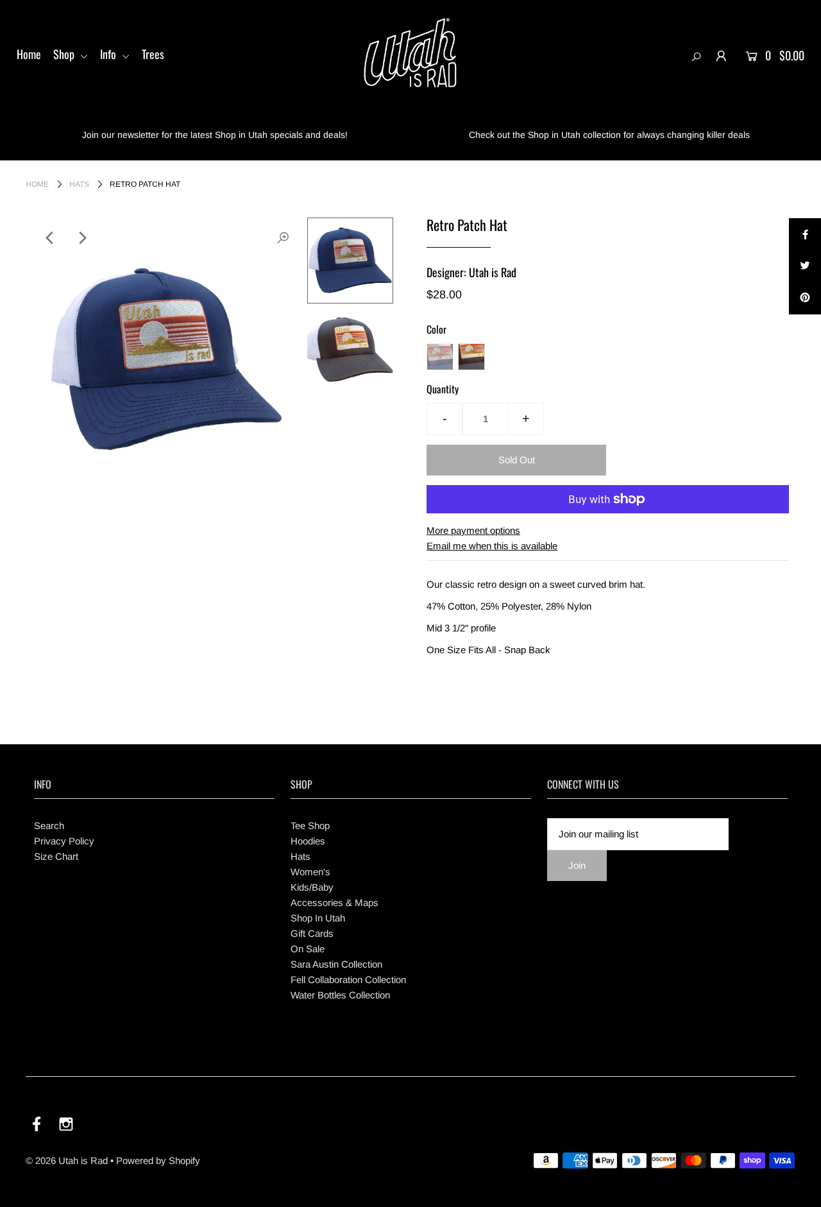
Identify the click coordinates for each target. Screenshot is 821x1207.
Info (109, 54)
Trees (153, 54)
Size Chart (56, 856)
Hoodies (308, 840)
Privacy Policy (64, 840)
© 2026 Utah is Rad (67, 1160)
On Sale (308, 948)
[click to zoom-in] (283, 238)
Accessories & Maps (334, 902)
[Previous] (50, 238)
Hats (79, 184)
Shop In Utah (318, 917)
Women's (310, 871)
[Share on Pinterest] (805, 298)
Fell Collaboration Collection (348, 979)
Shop (65, 54)
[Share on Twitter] (805, 266)
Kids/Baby (312, 887)
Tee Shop (310, 825)
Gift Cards (312, 933)
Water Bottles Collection (340, 994)
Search (49, 825)
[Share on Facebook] (805, 234)
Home (29, 54)
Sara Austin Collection (336, 964)
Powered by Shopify (158, 1160)
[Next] (81, 238)
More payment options (473, 530)
